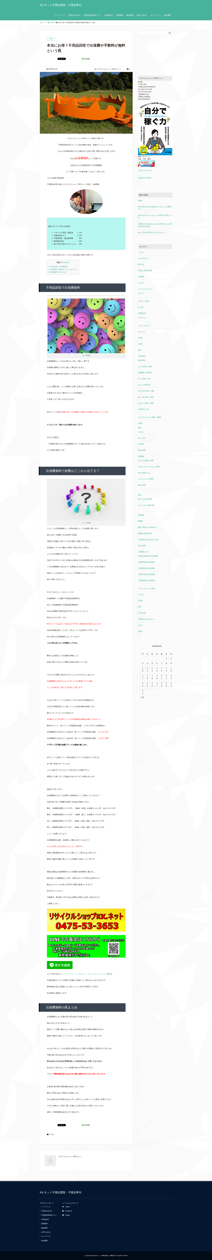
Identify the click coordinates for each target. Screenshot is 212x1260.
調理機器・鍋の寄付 (145, 372)
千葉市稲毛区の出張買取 (146, 562)
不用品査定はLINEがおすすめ (148, 539)
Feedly (67, 1215)
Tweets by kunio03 (144, 177)
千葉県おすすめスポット (146, 619)
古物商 (140, 600)
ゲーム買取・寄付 (144, 378)
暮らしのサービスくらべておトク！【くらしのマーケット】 (83, 974)
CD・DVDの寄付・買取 (146, 391)
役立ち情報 (142, 545)
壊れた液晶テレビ (144, 473)
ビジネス (141, 282)
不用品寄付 (108, 15)
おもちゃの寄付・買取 (145, 403)
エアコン (141, 293)
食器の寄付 (142, 360)
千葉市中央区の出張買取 (146, 574)
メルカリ (141, 252)
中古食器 (141, 444)
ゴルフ (140, 625)
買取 (139, 427)
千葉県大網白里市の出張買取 (148, 556)
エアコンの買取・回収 (145, 460)
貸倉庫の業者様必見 (145, 533)
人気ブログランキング (145, 170)
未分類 (140, 631)
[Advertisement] (155, 53)
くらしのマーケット (145, 289)
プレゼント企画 (143, 301)
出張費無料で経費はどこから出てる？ (63, 269)
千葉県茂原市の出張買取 (146, 580)
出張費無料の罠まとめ (57, 272)
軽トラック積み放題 (145, 499)
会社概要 (167, 15)
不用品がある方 (74, 15)
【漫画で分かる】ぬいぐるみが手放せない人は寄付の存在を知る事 (155, 225)
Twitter (67, 1207)
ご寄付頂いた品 (143, 409)
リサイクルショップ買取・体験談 (149, 417)
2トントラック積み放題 (146, 505)
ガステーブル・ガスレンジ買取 (149, 466)
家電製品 (141, 456)
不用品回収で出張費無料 (58, 267)
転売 (139, 607)
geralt (83, 355)
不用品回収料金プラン (92, 15)
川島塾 (140, 338)
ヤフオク (141, 594)
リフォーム (142, 317)
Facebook (68, 1211)
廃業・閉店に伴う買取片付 (147, 527)
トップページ (59, 15)
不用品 (51, 1134)
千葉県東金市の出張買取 (146, 568)
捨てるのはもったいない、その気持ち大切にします (155, 216)
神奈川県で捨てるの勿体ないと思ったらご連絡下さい (155, 208)
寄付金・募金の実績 (145, 270)
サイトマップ (155, 15)
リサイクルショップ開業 (146, 588)
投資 (139, 350)
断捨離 (140, 521)
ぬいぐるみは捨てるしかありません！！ (152, 232)
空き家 (140, 344)
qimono (84, 522)
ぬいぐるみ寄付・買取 (145, 397)
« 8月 (142, 697)
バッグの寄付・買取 (145, 366)
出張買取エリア (143, 551)
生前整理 (141, 276)
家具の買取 (142, 450)
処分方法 (141, 264)
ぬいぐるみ (142, 438)
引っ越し (141, 307)
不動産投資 (142, 313)
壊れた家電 (142, 485)
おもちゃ (141, 432)
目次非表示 (65, 262)
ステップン (142, 331)
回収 (139, 495)
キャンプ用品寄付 (144, 385)
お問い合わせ (141, 15)
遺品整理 (129, 15)
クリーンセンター (144, 325)
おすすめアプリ (143, 258)
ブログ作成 (142, 613)
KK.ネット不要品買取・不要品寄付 (60, 5)
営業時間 (119, 15)
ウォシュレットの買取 (145, 479)
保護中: (140, 200)
